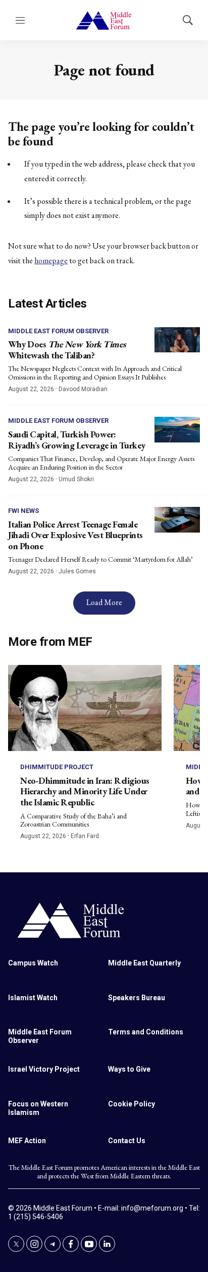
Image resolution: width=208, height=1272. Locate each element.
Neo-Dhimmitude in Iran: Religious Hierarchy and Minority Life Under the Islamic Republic (84, 791)
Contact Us (126, 1141)
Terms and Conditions (145, 1032)
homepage (51, 260)
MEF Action (27, 1141)
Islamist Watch (33, 998)
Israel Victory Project (44, 1069)
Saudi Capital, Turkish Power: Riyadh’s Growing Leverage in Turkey (76, 439)
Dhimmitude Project (56, 767)
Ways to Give (129, 1069)
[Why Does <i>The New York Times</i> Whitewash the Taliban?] (177, 340)
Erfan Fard (85, 836)
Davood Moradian (83, 389)
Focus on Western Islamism (38, 1108)
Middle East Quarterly (144, 963)
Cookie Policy (131, 1104)
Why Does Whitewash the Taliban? (67, 349)
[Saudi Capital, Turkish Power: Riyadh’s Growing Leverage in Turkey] (177, 429)
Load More (104, 602)
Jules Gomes (77, 571)
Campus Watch (33, 963)
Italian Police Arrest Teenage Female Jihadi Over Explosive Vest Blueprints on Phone (75, 535)
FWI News (23, 510)
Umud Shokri (76, 479)
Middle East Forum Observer (58, 331)
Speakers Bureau (136, 998)
